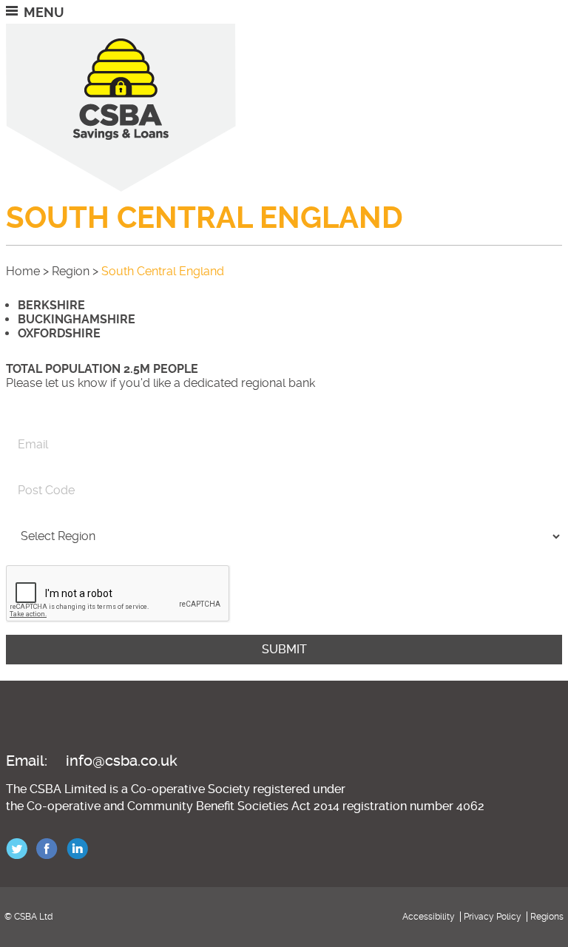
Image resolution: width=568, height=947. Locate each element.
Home (23, 271)
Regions (547, 916)
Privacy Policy (492, 916)
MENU (44, 12)
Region (70, 271)
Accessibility (428, 916)
